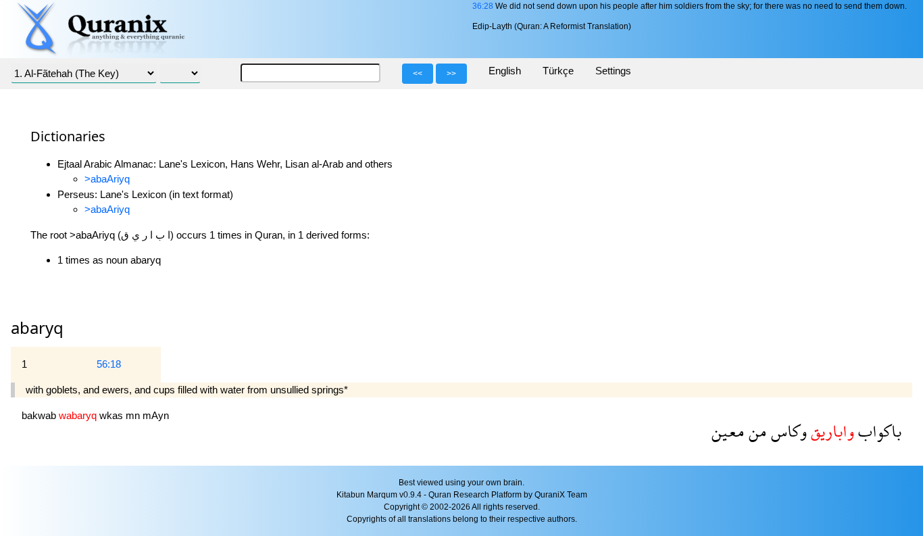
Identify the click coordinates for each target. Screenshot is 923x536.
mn (134, 415)
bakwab (40, 415)
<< (417, 73)
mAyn (156, 415)
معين (728, 431)
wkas (112, 415)
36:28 (482, 6)
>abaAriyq (107, 179)
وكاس (787, 431)
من (756, 431)
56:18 (109, 364)
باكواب (877, 431)
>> (451, 73)
